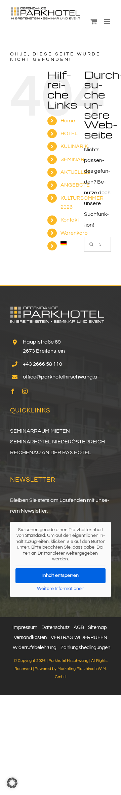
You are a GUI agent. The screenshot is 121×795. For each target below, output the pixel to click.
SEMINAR (72, 159)
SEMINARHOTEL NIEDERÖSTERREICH (57, 441)
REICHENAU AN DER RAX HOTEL (50, 452)
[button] (12, 783)
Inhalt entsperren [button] (60, 575)
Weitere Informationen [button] (60, 588)
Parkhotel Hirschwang (68, 661)
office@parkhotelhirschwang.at (61, 377)
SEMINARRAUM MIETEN (40, 431)
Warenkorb (74, 233)
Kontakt (70, 220)
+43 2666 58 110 (42, 364)
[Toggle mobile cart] (93, 21)
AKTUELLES (75, 172)
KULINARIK (74, 146)
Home (68, 120)
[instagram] (25, 391)
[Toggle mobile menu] (107, 21)
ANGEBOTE (75, 185)
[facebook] (12, 391)
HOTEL (69, 133)
